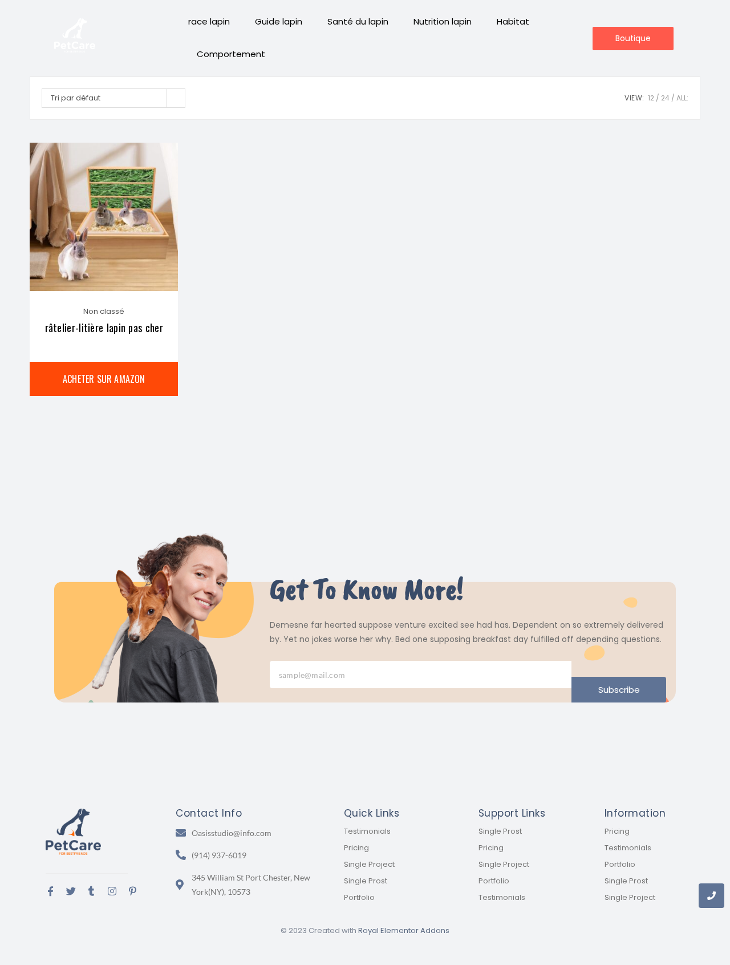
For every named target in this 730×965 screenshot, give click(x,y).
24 (665, 98)
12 (651, 98)
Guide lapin (278, 21)
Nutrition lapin (442, 21)
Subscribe (619, 690)
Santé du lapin (357, 21)
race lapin (209, 21)
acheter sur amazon (104, 379)
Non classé (103, 311)
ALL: (682, 98)
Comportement (231, 54)
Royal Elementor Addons (403, 930)
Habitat (513, 21)
